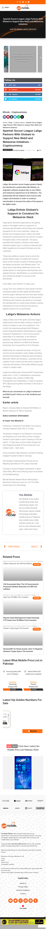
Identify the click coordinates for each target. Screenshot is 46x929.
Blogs (10, 122)
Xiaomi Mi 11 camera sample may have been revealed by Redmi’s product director (22, 58)
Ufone (2, 866)
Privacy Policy (22, 895)
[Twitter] (14, 909)
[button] (5, 57)
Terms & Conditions (22, 898)
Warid (2, 868)
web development (22, 858)
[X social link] (19, 2)
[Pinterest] (29, 909)
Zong (1, 872)
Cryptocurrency (19, 112)
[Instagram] (19, 909)
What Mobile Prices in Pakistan (29, 880)
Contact (22, 902)
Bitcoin (6, 112)
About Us (22, 891)
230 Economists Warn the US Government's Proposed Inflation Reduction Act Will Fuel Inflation (21, 596)
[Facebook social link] (16, 2)
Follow (36, 90)
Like (37, 85)
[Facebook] (9, 909)
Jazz (22, 864)
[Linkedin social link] (25, 2)
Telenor (2, 870)
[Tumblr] (34, 909)
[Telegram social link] (27, 2)
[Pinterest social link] (22, 2)
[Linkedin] (24, 909)
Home (5, 122)
